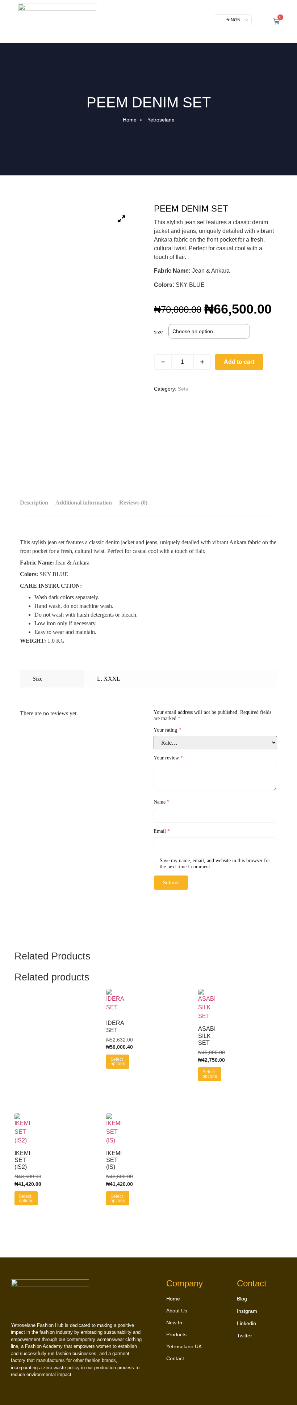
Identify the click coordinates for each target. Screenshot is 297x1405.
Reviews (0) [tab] (133, 502)
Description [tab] (34, 502)
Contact (175, 1358)
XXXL (112, 679)
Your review (168, 758)
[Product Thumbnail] (121, 219)
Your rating (167, 730)
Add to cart (239, 362)
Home (173, 1299)
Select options (117, 1061)
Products (176, 1334)
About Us (176, 1311)
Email (162, 831)
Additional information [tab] (83, 502)
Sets (183, 389)
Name (162, 802)
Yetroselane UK (184, 1346)
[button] (261, 22)
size (158, 332)
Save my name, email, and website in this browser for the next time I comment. (215, 863)
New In (174, 1322)
